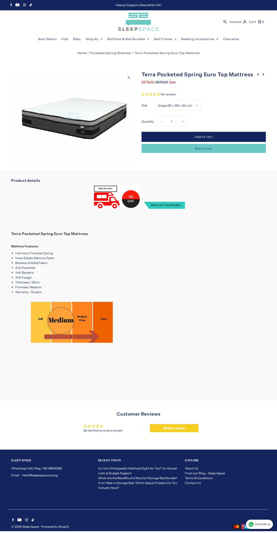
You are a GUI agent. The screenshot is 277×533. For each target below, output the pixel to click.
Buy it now (203, 148)
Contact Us (193, 483)
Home (82, 53)
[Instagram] (24, 5)
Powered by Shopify (55, 527)
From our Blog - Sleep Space (205, 473)
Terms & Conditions (199, 478)
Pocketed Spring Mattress (110, 53)
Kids (64, 39)
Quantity (148, 121)
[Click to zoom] (128, 77)
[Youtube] (16, 5)
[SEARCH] (225, 22)
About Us (191, 468)
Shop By (92, 39)
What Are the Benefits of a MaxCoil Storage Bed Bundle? (137, 478)
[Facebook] (10, 5)
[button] (151, 94)
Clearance (231, 39)
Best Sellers (47, 39)
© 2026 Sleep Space (25, 527)
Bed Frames (163, 39)
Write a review (174, 428)
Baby (77, 39)
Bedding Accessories (197, 39)
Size (144, 105)
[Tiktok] (30, 5)
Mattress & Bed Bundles (126, 39)
